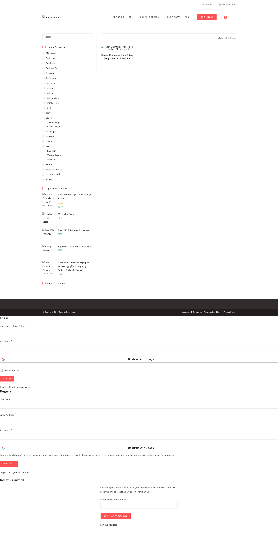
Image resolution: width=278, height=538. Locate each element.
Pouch (49, 164)
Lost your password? (20, 387)
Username (6, 399)
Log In (3, 472)
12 (226, 38)
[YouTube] (51, 4)
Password (6, 341)
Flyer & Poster (52, 103)
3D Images (51, 53)
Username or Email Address (15, 325)
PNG (48, 146)
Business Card (52, 68)
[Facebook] (43, 4)
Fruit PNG (51, 151)
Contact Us (197, 312)
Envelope (50, 88)
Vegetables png (54, 155)
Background (51, 58)
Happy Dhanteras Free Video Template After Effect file (117, 57)
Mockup (50, 136)
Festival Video (52, 98)
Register (4, 387)
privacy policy (167, 455)
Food (48, 108)
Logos (49, 118)
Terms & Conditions (213, 312)
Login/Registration (226, 4)
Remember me (11, 370)
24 (229, 38)
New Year (50, 141)
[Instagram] (47, 4)
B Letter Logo (53, 126)
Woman (51, 159)
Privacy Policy (230, 312)
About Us (186, 312)
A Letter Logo (53, 122)
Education (50, 83)
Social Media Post (54, 169)
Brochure (50, 63)
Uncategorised (53, 174)
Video (49, 179)
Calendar (50, 73)
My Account (208, 4)
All (234, 38)
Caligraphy (51, 78)
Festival (49, 93)
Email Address (8, 414)
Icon (48, 113)
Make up (50, 131)
